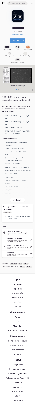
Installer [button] (16, 40)
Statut (17, 396)
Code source (17, 400)
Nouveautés (17, 293)
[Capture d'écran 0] (16, 89)
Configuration (17, 365)
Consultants (17, 391)
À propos (17, 387)
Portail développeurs (17, 341)
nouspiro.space (18, 34)
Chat (17, 321)
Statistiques (17, 382)
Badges (17, 354)
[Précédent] (3, 75)
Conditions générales (17, 373)
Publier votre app (17, 345)
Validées (17, 302)
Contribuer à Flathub (17, 330)
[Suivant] (32, 75)
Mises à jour (17, 298)
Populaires (17, 289)
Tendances (17, 284)
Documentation (17, 350)
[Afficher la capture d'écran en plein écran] (31, 90)
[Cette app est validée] (13, 35)
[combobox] (17, 3)
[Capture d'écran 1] (18, 89)
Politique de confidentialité (17, 378)
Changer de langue (17, 369)
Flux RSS (17, 307)
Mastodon (17, 326)
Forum (17, 317)
